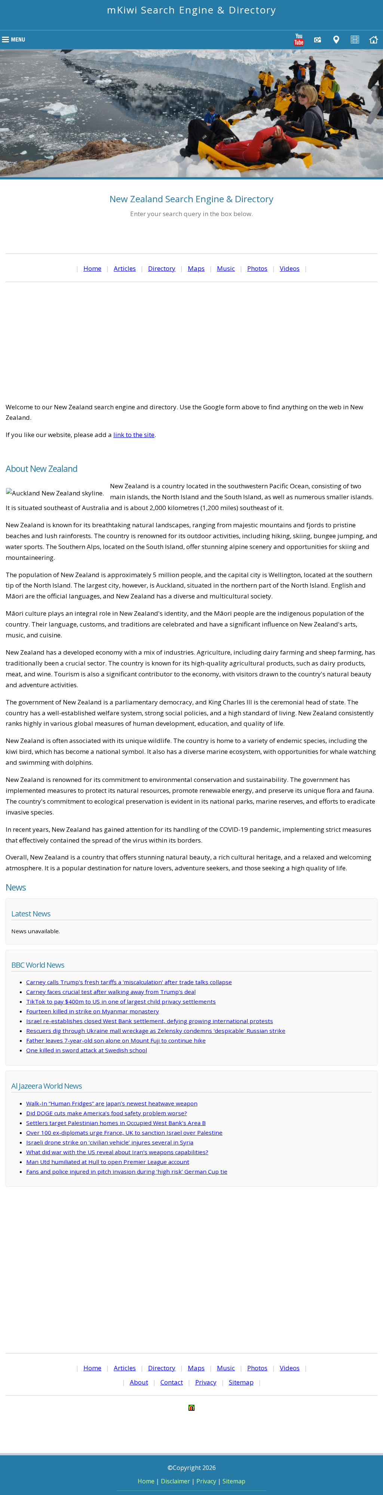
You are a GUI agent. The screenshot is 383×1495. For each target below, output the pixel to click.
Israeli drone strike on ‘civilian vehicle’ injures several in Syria (109, 1142)
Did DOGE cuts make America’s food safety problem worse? (106, 1113)
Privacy (206, 1382)
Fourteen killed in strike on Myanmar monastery (92, 1011)
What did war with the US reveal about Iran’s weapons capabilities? (117, 1152)
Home (92, 268)
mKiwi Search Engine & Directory (191, 9)
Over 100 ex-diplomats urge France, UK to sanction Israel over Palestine (124, 1132)
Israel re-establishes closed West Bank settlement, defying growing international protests (149, 1021)
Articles (125, 268)
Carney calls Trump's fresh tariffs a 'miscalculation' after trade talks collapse (129, 982)
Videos (290, 268)
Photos (257, 268)
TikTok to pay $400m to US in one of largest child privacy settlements (121, 1001)
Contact (171, 1382)
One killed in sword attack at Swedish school (86, 1050)
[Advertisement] (191, 341)
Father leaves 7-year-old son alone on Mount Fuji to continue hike (116, 1040)
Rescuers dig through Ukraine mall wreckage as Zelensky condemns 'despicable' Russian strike (155, 1030)
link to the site (133, 434)
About (139, 1382)
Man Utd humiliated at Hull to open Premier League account (107, 1161)
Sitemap (241, 1382)
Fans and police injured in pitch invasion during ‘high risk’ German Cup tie (126, 1171)
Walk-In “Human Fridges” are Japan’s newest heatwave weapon (111, 1103)
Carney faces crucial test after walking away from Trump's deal (111, 991)
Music (226, 268)
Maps (196, 268)
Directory (161, 268)
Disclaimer (175, 1481)
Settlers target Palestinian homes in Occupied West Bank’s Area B (116, 1122)
